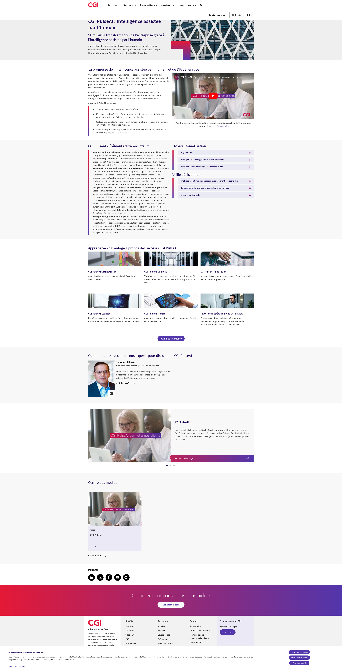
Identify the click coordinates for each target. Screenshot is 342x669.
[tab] (167, 466)
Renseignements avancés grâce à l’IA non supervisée (205, 188)
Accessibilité (195, 626)
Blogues (161, 630)
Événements (163, 639)
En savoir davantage (189, 458)
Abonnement (227, 632)
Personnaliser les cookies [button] (299, 657)
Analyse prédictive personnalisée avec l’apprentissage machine (210, 180)
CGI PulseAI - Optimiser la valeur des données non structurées (211, 77)
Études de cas (164, 634)
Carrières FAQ (196, 642)
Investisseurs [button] (186, 5)
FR (248, 15)
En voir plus (94, 555)
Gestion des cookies (17, 666)
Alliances (129, 630)
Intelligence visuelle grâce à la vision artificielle (202, 159)
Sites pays (130, 634)
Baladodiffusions (165, 643)
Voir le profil (123, 383)
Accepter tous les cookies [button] (299, 652)
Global (239, 15)
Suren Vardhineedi (126, 362)
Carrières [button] (166, 5)
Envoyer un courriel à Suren (111, 393)
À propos (129, 626)
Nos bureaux (131, 643)
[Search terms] (201, 5)
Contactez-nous (218, 15)
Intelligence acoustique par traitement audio (202, 166)
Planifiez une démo (171, 338)
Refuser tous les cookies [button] (299, 663)
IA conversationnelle (190, 195)
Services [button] (112, 5)
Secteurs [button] (129, 5)
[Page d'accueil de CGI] (93, 4)
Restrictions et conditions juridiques (199, 636)
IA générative (187, 152)
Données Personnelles (200, 630)
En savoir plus (222, 126)
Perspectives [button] (147, 5)
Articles (161, 626)
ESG (127, 639)
